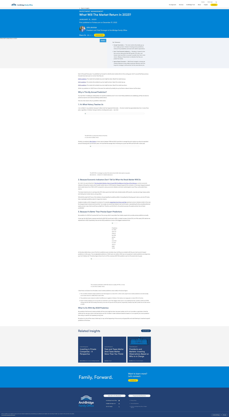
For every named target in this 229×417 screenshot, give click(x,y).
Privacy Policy (133, 400)
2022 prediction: (82, 85)
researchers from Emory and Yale (118, 202)
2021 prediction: (82, 82)
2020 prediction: (82, 79)
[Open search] (216, 2)
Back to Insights (84, 8)
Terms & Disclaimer (135, 403)
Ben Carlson (93, 141)
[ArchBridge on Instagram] (90, 35)
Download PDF (99, 35)
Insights (206, 4)
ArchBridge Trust (190, 4)
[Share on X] (91, 35)
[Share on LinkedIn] (88, 35)
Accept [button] (224, 414)
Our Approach (172, 4)
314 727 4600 (109, 406)
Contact (214, 4)
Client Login (210, 1)
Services (181, 4)
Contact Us (133, 380)
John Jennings (91, 27)
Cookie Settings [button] (216, 414)
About (199, 4)
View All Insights (146, 330)
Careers (203, 1)
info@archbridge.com (111, 403)
